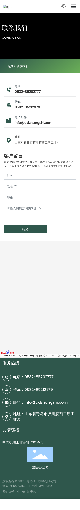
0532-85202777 (28, 91)
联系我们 (15, 27)
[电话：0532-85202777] (60, 504)
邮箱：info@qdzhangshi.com (40, 402)
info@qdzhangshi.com (33, 122)
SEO (49, 486)
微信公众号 (40, 467)
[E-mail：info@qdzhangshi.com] (20, 504)
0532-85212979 (27, 107)
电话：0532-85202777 (33, 376)
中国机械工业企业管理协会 (22, 442)
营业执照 (38, 486)
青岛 (33, 492)
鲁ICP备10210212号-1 (16, 486)
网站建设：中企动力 (15, 492)
